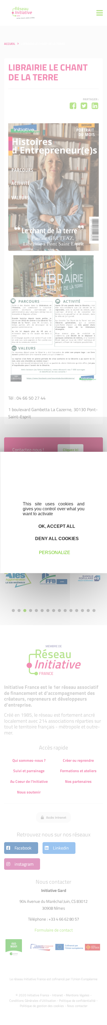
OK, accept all (56, 526)
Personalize (54, 552)
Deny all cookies (56, 538)
